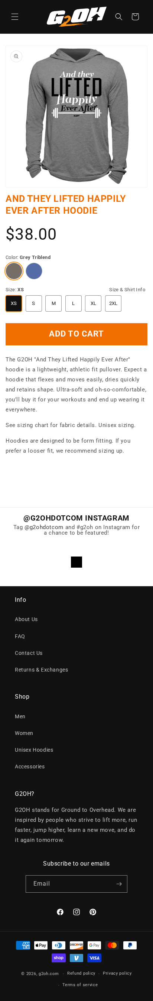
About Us (26, 619)
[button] (15, 17)
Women (24, 733)
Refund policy (81, 973)
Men (20, 716)
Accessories (30, 766)
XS (14, 303)
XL (94, 303)
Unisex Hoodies (34, 750)
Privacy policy (117, 973)
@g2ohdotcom (44, 527)
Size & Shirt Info (127, 289)
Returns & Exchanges (41, 670)
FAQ (20, 636)
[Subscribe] (119, 884)
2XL (113, 303)
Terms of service (80, 984)
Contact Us (29, 653)
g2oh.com (49, 973)
